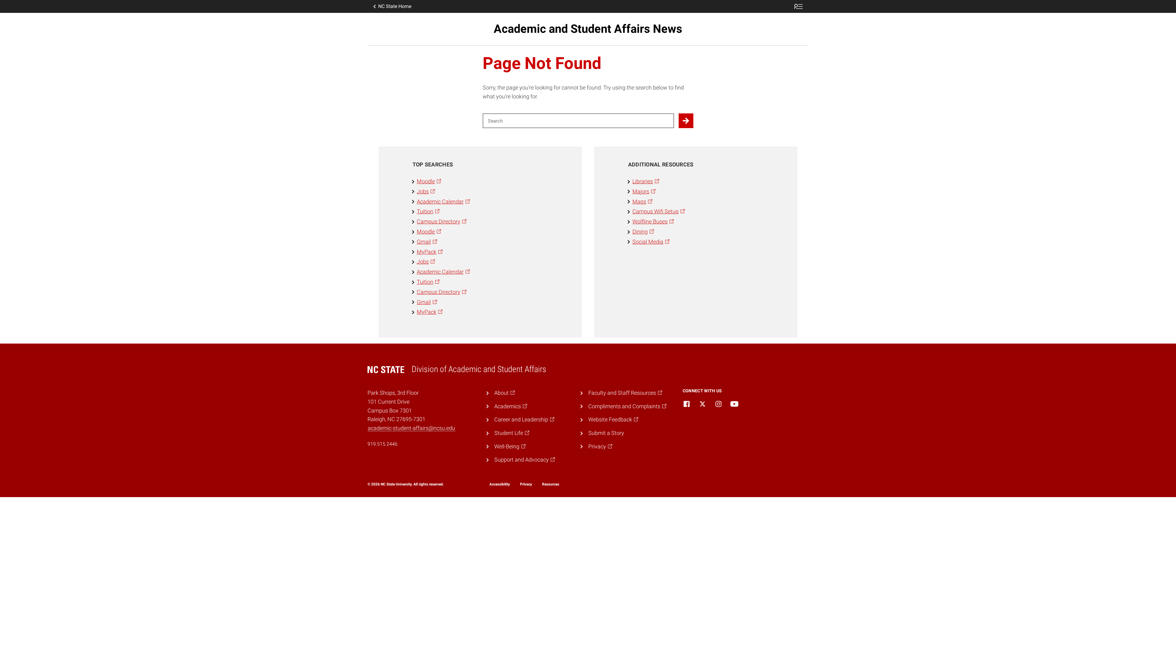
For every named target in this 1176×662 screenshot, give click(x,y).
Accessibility (499, 484)
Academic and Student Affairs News (588, 29)
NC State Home (394, 6)
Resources (550, 484)
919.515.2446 (383, 444)
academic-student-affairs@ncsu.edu (411, 428)
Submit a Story (606, 433)
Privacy (526, 484)
